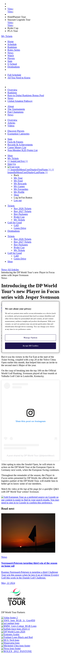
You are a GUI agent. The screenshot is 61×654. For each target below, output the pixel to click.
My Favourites (21, 189)
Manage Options (30, 338)
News (10, 52)
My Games (19, 186)
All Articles (13, 269)
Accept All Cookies (30, 346)
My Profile (19, 192)
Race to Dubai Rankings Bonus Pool (26, 95)
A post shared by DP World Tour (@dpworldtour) (30, 455)
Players (11, 58)
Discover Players (16, 131)
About (11, 106)
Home (11, 41)
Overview (12, 89)
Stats (10, 61)
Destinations (14, 66)
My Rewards (20, 183)
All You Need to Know (19, 77)
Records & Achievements (20, 144)
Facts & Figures (15, 142)
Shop (16, 194)
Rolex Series (14, 50)
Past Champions (15, 112)
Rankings (12, 47)
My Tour (18, 178)
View (10, 8)
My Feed (18, 180)
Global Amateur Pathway (20, 101)
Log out (18, 200)
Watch (11, 55)
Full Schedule (14, 75)
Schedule (12, 44)
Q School (12, 64)
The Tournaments (16, 109)
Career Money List (17, 147)
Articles (11, 123)
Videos (11, 125)
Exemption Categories (18, 133)
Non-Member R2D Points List (23, 150)
